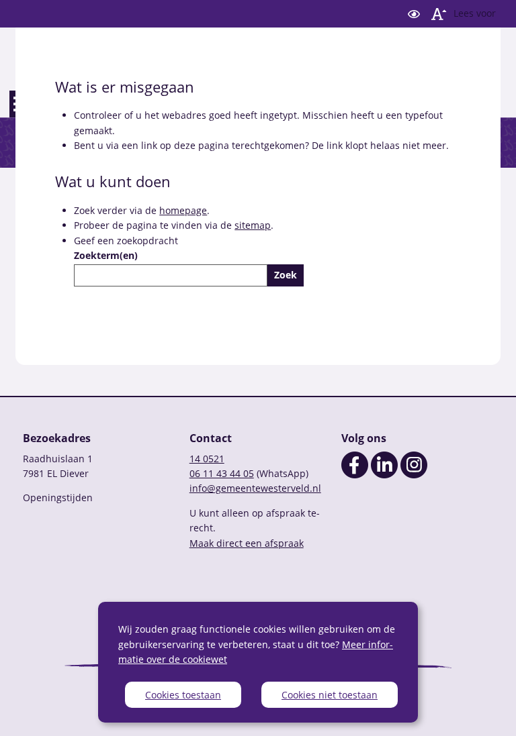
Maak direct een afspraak (246, 543)
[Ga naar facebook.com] (354, 474)
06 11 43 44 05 (221, 473)
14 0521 (206, 458)
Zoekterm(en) (106, 255)
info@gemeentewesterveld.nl (255, 488)
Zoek (285, 274)
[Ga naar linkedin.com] (384, 474)
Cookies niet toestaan (330, 694)
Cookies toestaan (183, 694)
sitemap (252, 225)
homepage (183, 210)
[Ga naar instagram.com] (413, 474)
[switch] (414, 13)
